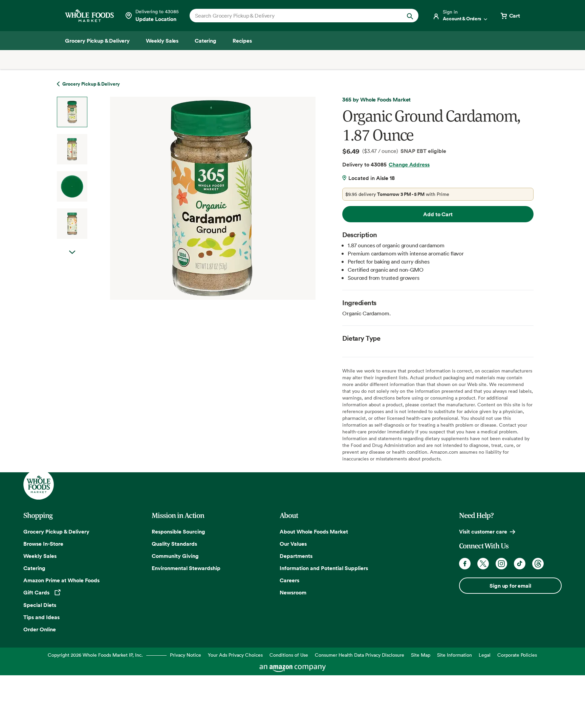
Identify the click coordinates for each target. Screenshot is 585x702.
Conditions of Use (288, 655)
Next (72, 259)
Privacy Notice (185, 655)
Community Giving (175, 556)
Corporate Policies (517, 655)
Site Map (420, 655)
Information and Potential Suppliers (324, 568)
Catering (34, 568)
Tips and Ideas (41, 617)
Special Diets (39, 605)
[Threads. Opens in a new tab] (538, 563)
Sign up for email (510, 585)
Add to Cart (437, 214)
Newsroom (293, 592)
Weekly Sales (40, 556)
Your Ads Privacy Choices (235, 655)
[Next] (194, 198)
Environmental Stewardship (186, 568)
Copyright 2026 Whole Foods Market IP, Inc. (95, 655)
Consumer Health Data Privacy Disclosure (359, 655)
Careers (289, 580)
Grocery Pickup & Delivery (56, 531)
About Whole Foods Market (314, 531)
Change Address (409, 164)
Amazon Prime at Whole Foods (61, 580)
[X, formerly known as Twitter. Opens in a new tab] (483, 563)
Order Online (39, 629)
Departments (296, 556)
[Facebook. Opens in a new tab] (465, 563)
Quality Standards (174, 543)
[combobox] (293, 16)
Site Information (454, 655)
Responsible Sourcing (178, 531)
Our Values (293, 543)
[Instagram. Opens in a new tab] (501, 563)
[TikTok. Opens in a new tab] (519, 563)
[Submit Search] (410, 16)
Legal (485, 655)
